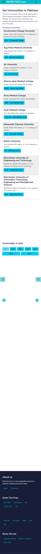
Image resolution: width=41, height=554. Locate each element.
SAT (26, 502)
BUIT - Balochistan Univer (13, 194)
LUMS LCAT (8, 506)
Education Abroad (10, 539)
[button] (2, 279)
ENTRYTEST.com (16, 2)
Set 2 (13, 249)
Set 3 (20, 249)
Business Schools (25, 539)
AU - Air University (11, 74)
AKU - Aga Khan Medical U (14, 57)
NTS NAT (16, 520)
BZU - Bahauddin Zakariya (14, 134)
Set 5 (35, 249)
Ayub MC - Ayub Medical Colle (15, 117)
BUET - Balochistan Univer (14, 170)
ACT (5, 524)
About (6, 488)
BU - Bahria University (12, 151)
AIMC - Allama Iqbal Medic (14, 88)
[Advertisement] (20, 221)
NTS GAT (7, 520)
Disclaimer (14, 488)
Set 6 (11, 253)
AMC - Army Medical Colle (14, 103)
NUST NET (7, 502)
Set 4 (28, 249)
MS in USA (7, 542)
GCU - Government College (14, 40)
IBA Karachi (18, 502)
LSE (16, 506)
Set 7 (30, 253)
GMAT (24, 520)
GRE (30, 520)
